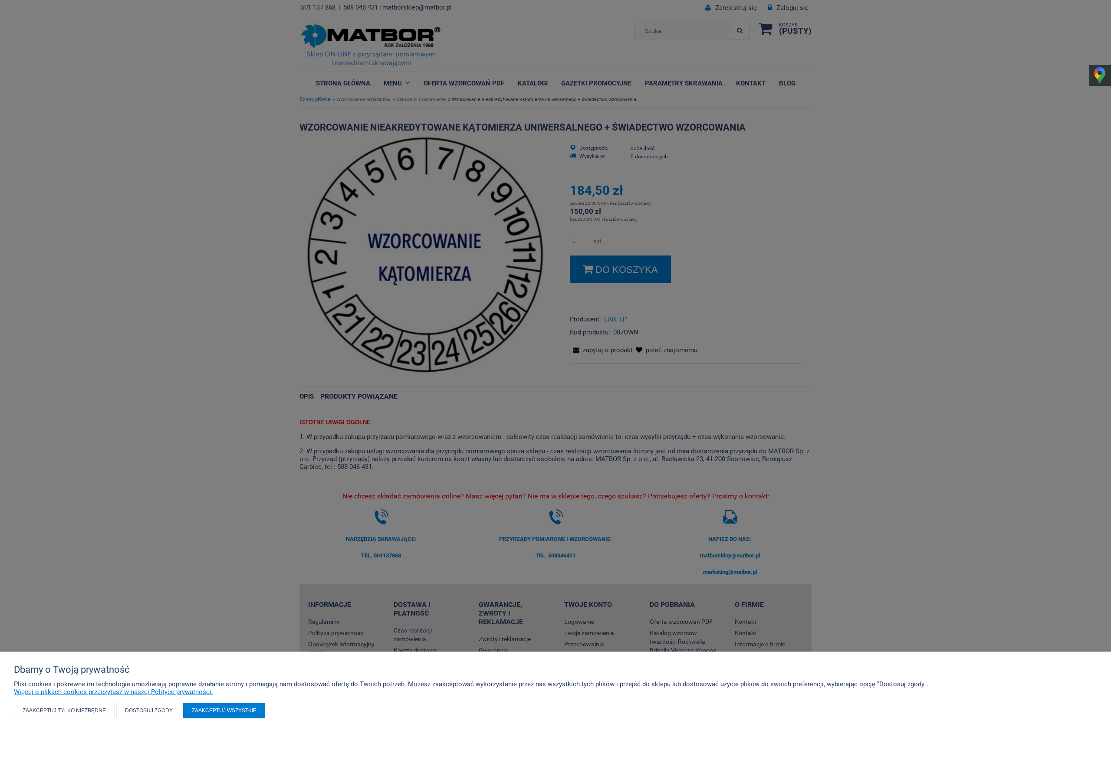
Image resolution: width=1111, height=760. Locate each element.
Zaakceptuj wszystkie (224, 711)
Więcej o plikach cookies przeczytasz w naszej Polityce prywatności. (113, 692)
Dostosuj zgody (149, 711)
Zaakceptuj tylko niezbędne (64, 711)
